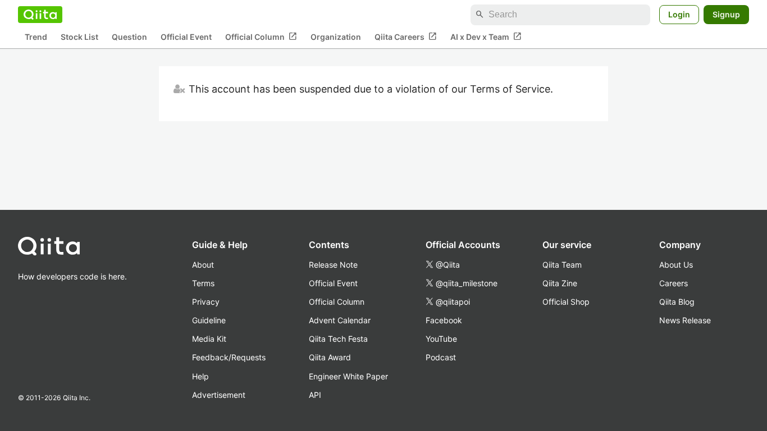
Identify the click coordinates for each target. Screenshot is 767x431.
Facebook (444, 320)
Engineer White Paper (348, 376)
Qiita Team (562, 264)
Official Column (261, 36)
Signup (726, 14)
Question (129, 37)
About (203, 264)
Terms (203, 283)
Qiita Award (330, 357)
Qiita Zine (559, 283)
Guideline (209, 320)
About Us (676, 264)
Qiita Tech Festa (338, 338)
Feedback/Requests (229, 357)
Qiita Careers (406, 36)
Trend (36, 37)
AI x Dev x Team (486, 36)
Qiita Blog (677, 301)
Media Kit (209, 338)
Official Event (186, 37)
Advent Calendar (340, 320)
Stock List (79, 37)
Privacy (206, 301)
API (315, 395)
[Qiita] (40, 14)
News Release (685, 320)
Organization (336, 37)
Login (679, 14)
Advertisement (218, 395)
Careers (673, 283)
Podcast (441, 357)
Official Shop (566, 301)
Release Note (333, 264)
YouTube (441, 338)
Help (200, 376)
